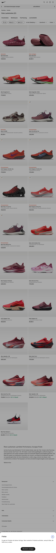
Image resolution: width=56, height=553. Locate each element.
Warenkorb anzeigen (28, 549)
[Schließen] (52, 536)
